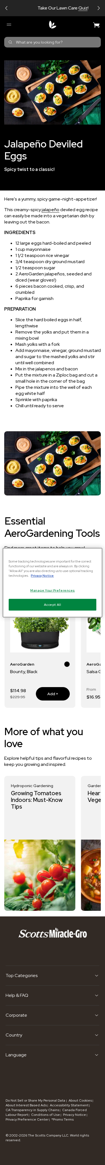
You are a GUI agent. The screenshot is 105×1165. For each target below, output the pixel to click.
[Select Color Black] (67, 665)
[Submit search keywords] (10, 42)
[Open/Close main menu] (8, 24)
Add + (47, 693)
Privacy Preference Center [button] (27, 1119)
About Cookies (80, 1100)
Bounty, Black (24, 672)
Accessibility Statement (69, 1105)
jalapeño (50, 210)
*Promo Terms (63, 1119)
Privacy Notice (74, 1114)
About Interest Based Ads (26, 1105)
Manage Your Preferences (52, 590)
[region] (52, 582)
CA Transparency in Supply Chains (32, 1110)
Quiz (72, 8)
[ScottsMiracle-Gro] (53, 24)
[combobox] (52, 42)
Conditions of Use (45, 1114)
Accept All (52, 604)
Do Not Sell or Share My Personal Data (36, 1100)
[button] (6, 8)
